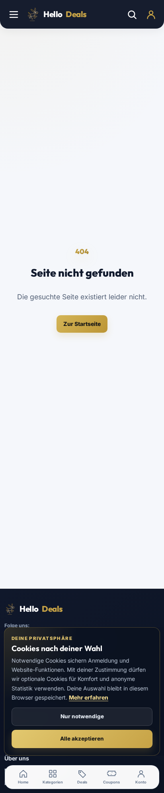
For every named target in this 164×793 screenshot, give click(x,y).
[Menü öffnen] (13, 14)
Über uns (16, 758)
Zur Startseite (82, 323)
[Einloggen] (151, 14)
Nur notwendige (82, 716)
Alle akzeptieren (82, 738)
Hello (65, 14)
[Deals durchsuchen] (132, 14)
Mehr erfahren (88, 697)
